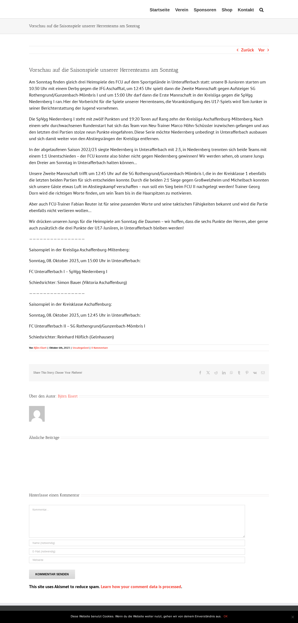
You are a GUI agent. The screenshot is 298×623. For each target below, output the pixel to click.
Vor (261, 50)
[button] (261, 9)
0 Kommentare (99, 347)
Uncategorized (81, 347)
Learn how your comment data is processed (141, 586)
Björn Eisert (40, 347)
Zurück (247, 50)
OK (226, 616)
